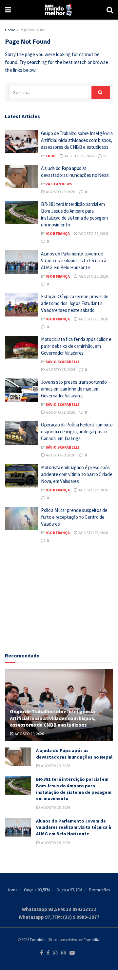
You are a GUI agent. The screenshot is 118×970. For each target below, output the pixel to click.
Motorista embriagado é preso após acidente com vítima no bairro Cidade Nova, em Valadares (76, 474)
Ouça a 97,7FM (69, 890)
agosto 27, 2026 (93, 489)
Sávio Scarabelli (62, 361)
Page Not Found (33, 29)
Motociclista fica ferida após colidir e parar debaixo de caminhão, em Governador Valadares (76, 346)
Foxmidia (38, 939)
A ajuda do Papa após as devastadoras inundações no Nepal (74, 753)
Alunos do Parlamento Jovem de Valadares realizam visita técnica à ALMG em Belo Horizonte (73, 260)
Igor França (58, 233)
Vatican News (59, 183)
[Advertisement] (59, 597)
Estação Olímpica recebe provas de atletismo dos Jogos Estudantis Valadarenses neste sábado (74, 303)
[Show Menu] (8, 10)
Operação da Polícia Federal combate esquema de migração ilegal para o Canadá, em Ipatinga (77, 431)
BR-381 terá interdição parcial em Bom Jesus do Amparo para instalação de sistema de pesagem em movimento (73, 788)
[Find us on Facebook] (41, 953)
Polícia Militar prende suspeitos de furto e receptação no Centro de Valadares (74, 517)
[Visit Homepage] (59, 9)
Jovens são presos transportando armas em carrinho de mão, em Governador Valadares (74, 389)
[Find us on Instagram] (55, 953)
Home (10, 29)
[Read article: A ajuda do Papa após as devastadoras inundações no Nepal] (21, 176)
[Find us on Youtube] (72, 953)
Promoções (99, 890)
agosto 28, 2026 (93, 233)
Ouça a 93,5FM (37, 890)
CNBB (51, 155)
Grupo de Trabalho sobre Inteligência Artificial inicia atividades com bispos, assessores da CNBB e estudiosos (76, 140)
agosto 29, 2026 (79, 155)
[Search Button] (110, 10)
